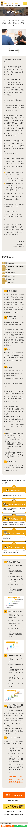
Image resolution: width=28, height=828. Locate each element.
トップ (3, 823)
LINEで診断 (22, 826)
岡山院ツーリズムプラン (15, 776)
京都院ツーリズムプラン (15, 779)
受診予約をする (8, 826)
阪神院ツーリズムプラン (15, 782)
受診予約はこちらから (15, 795)
